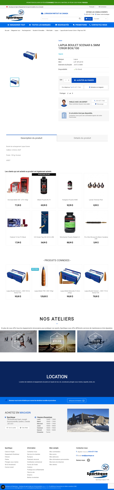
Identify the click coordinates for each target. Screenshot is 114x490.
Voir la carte (12, 428)
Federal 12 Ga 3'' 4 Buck (18, 237)
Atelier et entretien (33, 477)
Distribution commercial (34, 462)
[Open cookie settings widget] (3, 487)
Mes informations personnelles (59, 459)
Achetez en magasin (96, 87)
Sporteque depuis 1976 (102, 480)
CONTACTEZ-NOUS (99, 25)
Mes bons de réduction (56, 462)
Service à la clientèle (33, 454)
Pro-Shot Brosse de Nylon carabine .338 (96, 238)
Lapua (60, 40)
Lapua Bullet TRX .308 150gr (43, 291)
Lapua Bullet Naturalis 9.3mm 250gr (70, 292)
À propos (30, 457)
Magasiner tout (17, 25)
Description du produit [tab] (31, 138)
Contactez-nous (32, 452)
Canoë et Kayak (10, 452)
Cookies (29, 467)
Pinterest (72, 94)
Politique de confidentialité (35, 470)
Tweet (70, 94)
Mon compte (53, 448)
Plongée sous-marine (11, 462)
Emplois (29, 475)
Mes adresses (54, 457)
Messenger (100, 104)
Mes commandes (54, 452)
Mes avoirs (52, 454)
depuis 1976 (45, 486)
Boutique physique (10, 488)
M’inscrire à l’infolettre (76, 400)
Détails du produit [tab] (82, 138)
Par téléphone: (71, 87)
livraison (25, 488)
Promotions (81, 25)
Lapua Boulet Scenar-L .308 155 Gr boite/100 (18, 292)
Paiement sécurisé (33, 459)
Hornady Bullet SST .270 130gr (18, 200)
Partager (68, 94)
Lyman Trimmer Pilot (96, 200)
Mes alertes (53, 464)
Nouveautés (63, 25)
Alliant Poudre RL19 (43, 200)
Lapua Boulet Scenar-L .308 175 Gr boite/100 (96, 292)
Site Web (25, 428)
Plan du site (31, 472)
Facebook (88, 460)
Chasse (7, 457)
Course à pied (9, 467)
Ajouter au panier (84, 80)
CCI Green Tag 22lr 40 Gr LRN (44, 237)
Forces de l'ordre (32, 464)
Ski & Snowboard (10, 464)
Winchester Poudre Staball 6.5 (70, 237)
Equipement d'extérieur (12, 454)
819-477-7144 (90, 14)
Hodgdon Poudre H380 (70, 200)
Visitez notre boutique (102, 14)
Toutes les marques (41, 25)
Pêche (7, 459)
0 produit (96, 19)
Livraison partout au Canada (56, 13)
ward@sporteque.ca (88, 455)
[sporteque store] (88, 420)
